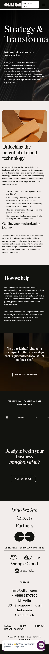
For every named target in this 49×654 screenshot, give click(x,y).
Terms (23, 625)
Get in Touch (24, 615)
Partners (24, 526)
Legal (7, 625)
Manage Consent (13, 629)
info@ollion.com (24, 590)
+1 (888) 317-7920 (24, 595)
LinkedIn (24, 600)
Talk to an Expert (27, 4)
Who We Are (24, 510)
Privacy (40, 625)
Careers (24, 518)
